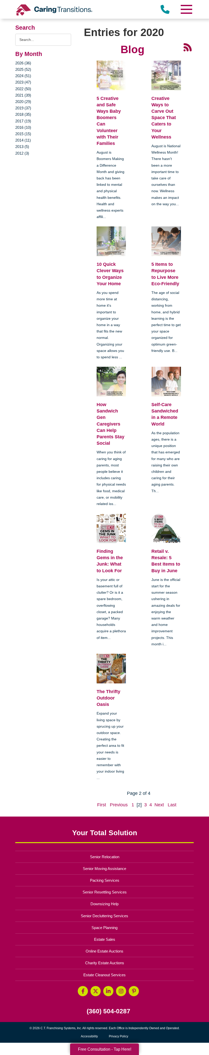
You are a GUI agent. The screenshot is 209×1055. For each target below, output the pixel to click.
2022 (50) (23, 89)
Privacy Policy (118, 1036)
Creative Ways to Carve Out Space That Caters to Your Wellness (163, 118)
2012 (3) (22, 153)
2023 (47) (23, 82)
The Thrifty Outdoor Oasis (108, 698)
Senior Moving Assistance (104, 868)
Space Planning (104, 927)
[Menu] (186, 9)
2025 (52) (23, 69)
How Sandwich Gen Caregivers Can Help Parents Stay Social (110, 424)
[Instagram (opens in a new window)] (121, 991)
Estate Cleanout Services (104, 975)
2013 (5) (22, 146)
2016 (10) (23, 127)
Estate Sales (104, 939)
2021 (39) (23, 95)
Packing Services (104, 880)
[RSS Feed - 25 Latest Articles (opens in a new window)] (187, 46)
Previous (119, 804)
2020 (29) (23, 101)
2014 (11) (23, 140)
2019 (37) (23, 108)
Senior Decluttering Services (104, 916)
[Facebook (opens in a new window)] (83, 991)
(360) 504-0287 (108, 1011)
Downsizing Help (104, 904)
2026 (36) (23, 63)
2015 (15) (23, 134)
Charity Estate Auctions (104, 963)
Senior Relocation (104, 857)
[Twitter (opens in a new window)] (95, 991)
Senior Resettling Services (105, 892)
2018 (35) (23, 114)
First (101, 804)
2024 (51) (23, 76)
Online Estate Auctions (104, 951)
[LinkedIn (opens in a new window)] (108, 991)
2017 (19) (23, 121)
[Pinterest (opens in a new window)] (134, 991)
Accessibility (89, 1036)
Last (172, 804)
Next (159, 804)
